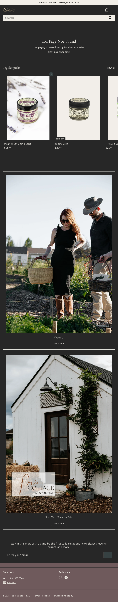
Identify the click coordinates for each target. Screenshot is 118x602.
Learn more (59, 343)
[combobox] (59, 18)
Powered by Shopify (63, 595)
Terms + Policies (41, 595)
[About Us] (59, 254)
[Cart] (106, 9)
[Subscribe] (108, 555)
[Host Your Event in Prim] (59, 434)
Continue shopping (59, 51)
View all (111, 67)
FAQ (28, 595)
